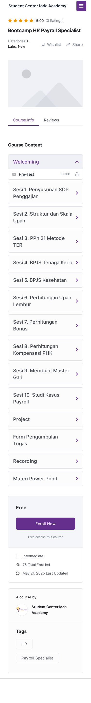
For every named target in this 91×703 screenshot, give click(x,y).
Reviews (51, 120)
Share (77, 44)
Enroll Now (45, 523)
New (21, 46)
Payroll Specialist (37, 658)
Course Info (23, 120)
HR (24, 643)
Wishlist (54, 44)
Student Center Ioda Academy (37, 5)
